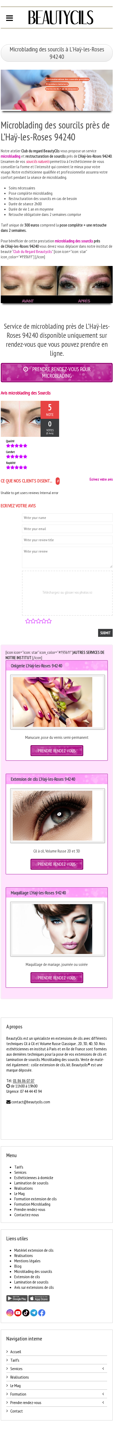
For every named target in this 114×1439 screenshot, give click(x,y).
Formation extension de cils (35, 1198)
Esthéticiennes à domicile (33, 1177)
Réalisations (23, 1188)
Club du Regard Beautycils (32, 251)
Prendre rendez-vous (29, 1209)
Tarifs (18, 1167)
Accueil (15, 1351)
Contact (16, 1411)
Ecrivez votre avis (101, 479)
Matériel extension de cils (34, 1250)
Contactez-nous (26, 1214)
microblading (10, 156)
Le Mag (19, 1193)
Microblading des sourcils (33, 1271)
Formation (18, 1394)
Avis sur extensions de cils (34, 1287)
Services (20, 1172)
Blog (17, 1266)
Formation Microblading (32, 1204)
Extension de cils (27, 1276)
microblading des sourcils (74, 240)
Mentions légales (27, 1260)
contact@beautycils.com (30, 1101)
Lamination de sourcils (31, 1182)
